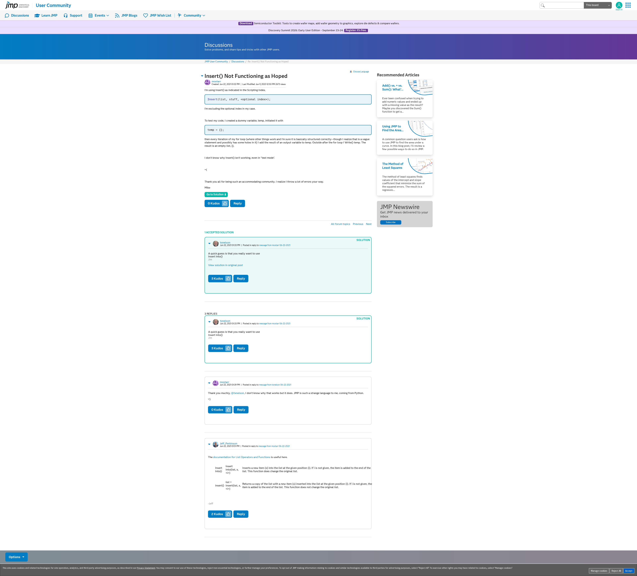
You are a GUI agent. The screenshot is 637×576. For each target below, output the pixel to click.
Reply (238, 203)
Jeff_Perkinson (228, 443)
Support (76, 15)
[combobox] (562, 5)
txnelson (225, 242)
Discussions (20, 15)
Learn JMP (49, 15)
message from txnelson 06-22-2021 (275, 385)
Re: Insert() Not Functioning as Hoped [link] (268, 61)
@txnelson (237, 393)
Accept (629, 570)
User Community (53, 5)
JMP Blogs (129, 15)
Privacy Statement (146, 567)
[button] (202, 76)
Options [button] (14, 557)
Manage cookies (599, 570)
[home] (17, 5)
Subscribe (390, 222)
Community (192, 15)
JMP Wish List (160, 15)
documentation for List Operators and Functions (241, 457)
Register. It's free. (356, 30)
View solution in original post (225, 265)
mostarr (216, 81)
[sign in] (619, 5)
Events (100, 15)
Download (246, 23)
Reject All (616, 570)
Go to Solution (215, 194)
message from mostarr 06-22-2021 (274, 245)
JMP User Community (216, 61)
